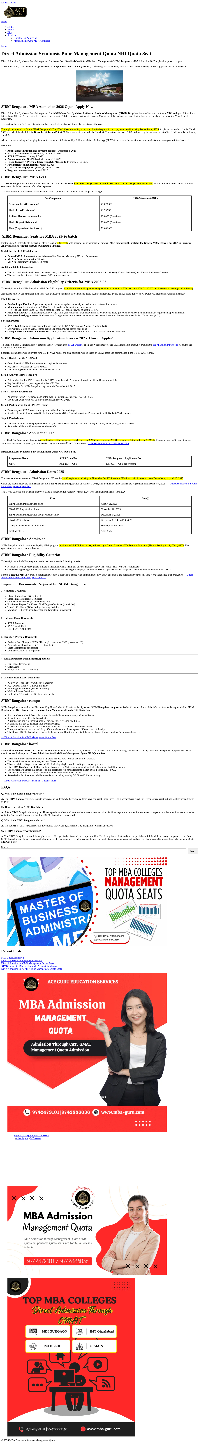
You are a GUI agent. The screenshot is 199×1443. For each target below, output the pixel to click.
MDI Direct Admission (12, 957)
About (10, 29)
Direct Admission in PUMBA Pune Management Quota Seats (31, 969)
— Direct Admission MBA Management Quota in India (28, 780)
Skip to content (8, 2)
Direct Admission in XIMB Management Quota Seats (27, 963)
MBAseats (35, 1138)
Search (4, 847)
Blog (9, 32)
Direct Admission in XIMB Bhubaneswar (21, 960)
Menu (4, 21)
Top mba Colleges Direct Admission (31, 1135)
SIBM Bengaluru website (165, 344)
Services (11, 35)
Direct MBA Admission (25, 38)
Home (10, 26)
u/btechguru (22, 1138)
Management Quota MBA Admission (32, 40)
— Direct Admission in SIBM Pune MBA (108, 443)
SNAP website (75, 344)
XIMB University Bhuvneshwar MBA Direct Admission (29, 966)
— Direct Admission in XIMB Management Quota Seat (28, 737)
